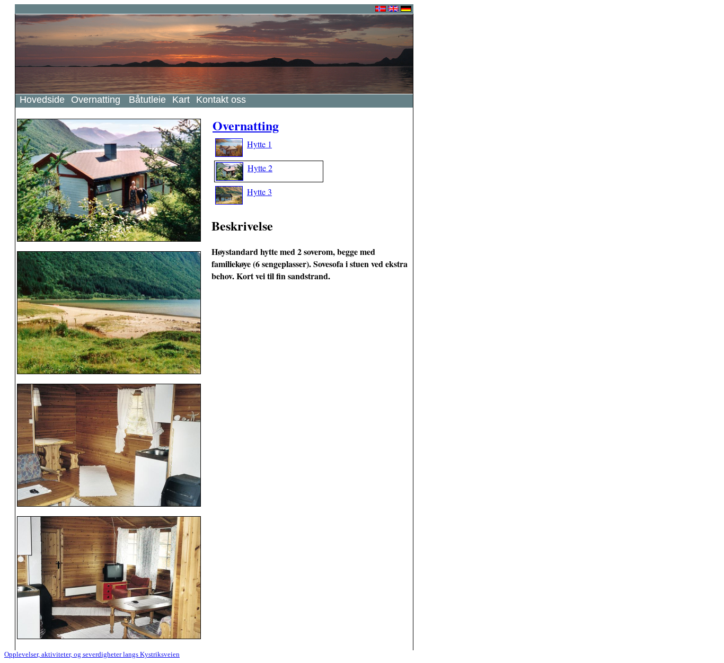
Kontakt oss (221, 99)
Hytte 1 (259, 143)
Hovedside (42, 99)
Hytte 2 (260, 167)
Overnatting (95, 99)
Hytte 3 (259, 191)
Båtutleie (147, 99)
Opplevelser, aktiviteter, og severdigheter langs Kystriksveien (92, 654)
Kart (181, 99)
